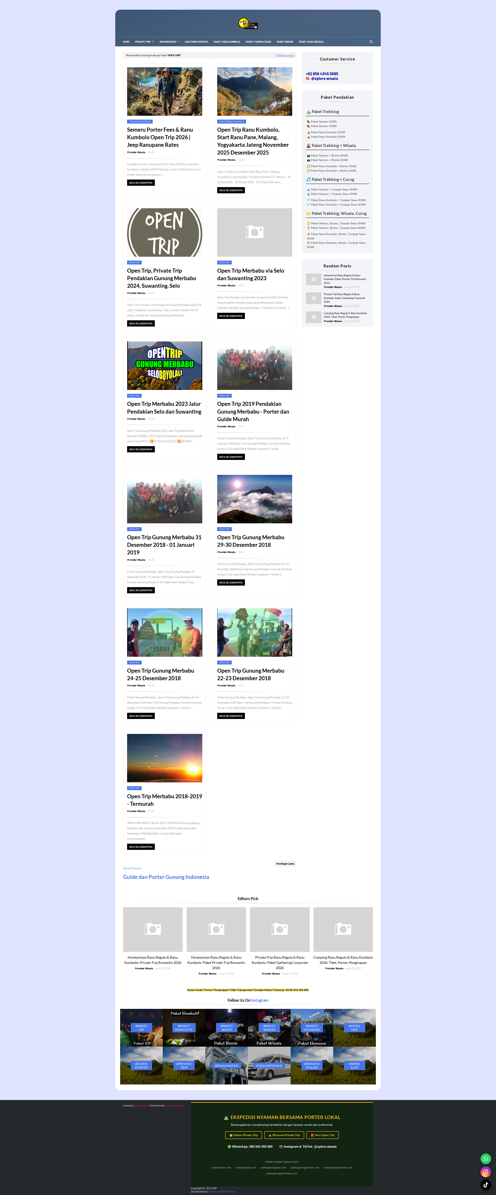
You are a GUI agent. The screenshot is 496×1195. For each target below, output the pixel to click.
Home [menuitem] (126, 41)
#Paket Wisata (269, 1027)
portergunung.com (246, 1167)
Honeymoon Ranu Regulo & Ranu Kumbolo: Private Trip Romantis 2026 (152, 960)
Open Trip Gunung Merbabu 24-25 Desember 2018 (160, 674)
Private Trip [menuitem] (143, 41)
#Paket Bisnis (227, 1027)
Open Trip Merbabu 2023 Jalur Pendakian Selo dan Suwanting (164, 407)
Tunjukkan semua (284, 55)
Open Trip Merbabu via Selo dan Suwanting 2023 (250, 274)
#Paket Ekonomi (312, 1027)
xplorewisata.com (221, 1167)
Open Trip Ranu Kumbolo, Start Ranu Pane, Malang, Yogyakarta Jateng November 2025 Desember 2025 (253, 141)
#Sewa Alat (354, 1065)
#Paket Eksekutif (184, 1027)
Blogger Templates (174, 1105)
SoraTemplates (141, 1105)
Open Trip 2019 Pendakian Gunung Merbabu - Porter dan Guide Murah (253, 411)
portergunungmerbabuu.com (282, 1173)
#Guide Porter (141, 1065)
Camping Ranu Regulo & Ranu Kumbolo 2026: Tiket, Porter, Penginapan (345, 315)
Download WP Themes (221, 1191)
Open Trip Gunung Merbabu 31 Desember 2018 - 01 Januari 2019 (164, 545)
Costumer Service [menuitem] (196, 41)
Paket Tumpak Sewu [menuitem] (258, 41)
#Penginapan (227, 1065)
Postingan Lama (285, 863)
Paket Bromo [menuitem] (285, 41)
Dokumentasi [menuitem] (168, 41)
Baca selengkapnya (140, 182)
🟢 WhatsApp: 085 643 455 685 (250, 1146)
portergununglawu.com (273, 1167)
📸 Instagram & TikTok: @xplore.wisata (308, 1146)
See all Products (132, 868)
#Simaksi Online (311, 1065)
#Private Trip (184, 1065)
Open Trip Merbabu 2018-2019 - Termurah (164, 800)
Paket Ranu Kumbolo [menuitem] (227, 41)
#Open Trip (354, 1027)
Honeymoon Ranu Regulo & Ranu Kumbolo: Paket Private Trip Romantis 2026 (345, 279)
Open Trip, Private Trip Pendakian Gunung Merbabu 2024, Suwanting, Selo (161, 278)
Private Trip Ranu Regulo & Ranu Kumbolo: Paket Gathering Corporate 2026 (344, 298)
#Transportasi (269, 1065)
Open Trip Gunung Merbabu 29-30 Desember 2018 (250, 541)
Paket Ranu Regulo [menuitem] (311, 41)
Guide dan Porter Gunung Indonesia (166, 877)
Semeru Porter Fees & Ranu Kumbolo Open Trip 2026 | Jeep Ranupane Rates (160, 137)
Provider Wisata (136, 152)
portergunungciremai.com (338, 1167)
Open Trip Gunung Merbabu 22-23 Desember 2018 (250, 674)
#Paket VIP (141, 1027)
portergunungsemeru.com (305, 1167)
